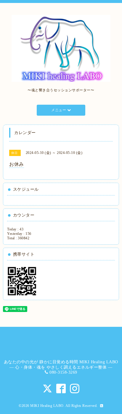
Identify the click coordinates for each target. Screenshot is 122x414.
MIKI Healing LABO (47, 406)
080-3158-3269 (63, 372)
